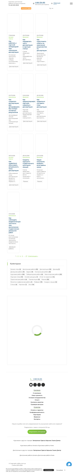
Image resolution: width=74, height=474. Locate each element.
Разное (25, 181)
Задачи (29, 272)
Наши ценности (37, 395)
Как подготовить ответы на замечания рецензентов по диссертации (41, 45)
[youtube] (31, 385)
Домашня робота (12, 247)
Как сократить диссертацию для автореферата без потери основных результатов (13, 106)
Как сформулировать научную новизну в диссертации (27, 103)
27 (26, 256)
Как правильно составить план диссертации (41, 103)
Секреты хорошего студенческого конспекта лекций (27, 163)
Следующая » (33, 256)
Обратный (56, 3)
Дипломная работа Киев (46, 455)
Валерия (25, 37)
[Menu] (71, 3)
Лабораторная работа (34, 274)
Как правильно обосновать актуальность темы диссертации (13, 166)
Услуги (37, 400)
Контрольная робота (43, 272)
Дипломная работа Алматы (29, 455)
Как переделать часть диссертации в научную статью (27, 44)
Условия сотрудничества (37, 397)
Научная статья (17, 277)
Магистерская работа (53, 274)
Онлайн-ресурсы (31, 277)
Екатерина (12, 97)
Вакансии (37, 417)
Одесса (43, 440)
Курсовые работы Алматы (29, 445)
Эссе (31, 284)
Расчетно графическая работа (21, 282)
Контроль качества (37, 402)
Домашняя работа (18, 272)
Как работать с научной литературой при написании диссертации (13, 46)
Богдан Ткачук (11, 37)
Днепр (58, 440)
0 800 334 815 (40, 2)
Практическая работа (19, 279)
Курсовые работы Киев (46, 445)
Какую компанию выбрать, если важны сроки (41, 163)
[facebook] (39, 385)
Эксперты (37, 419)
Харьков (48, 440)
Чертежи (23, 284)
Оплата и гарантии (37, 410)
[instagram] (43, 385)
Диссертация (13, 66)
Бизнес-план (16, 269)
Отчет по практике (47, 277)
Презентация (34, 279)
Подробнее (59, 470)
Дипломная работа (30, 269)
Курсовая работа (18, 274)
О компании (37, 393)
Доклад (56, 269)
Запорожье (36, 440)
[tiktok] (35, 385)
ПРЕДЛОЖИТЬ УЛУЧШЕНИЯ (37, 432)
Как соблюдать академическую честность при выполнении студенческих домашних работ (13, 225)
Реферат (38, 282)
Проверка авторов (37, 404)
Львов (54, 440)
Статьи (14, 284)
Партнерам (37, 414)
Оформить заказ (26, 8)
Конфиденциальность (37, 412)
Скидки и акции (50, 282)
